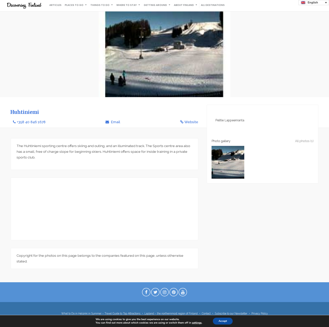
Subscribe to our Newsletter (231, 313)
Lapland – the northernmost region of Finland (171, 313)
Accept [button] (223, 321)
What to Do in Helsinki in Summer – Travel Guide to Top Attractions (100, 313)
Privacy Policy (260, 313)
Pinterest (173, 293)
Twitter (155, 293)
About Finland (184, 5)
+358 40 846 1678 (31, 122)
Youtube (183, 293)
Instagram (164, 293)
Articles (55, 5)
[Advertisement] (104, 209)
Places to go (74, 5)
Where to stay (126, 5)
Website (191, 122)
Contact (206, 313)
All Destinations (213, 5)
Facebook (146, 293)
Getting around (155, 5)
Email (115, 122)
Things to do (99, 5)
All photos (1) (304, 141)
